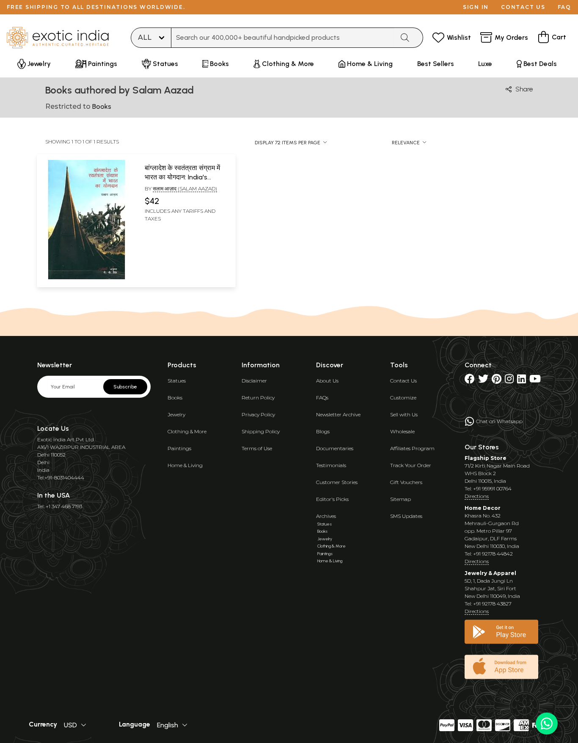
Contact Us (403, 380)
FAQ (564, 7)
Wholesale (402, 431)
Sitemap (400, 499)
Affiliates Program (412, 448)
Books (175, 397)
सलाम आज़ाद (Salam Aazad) (185, 188)
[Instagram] (509, 380)
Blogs (323, 431)
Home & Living (185, 465)
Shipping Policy (261, 431)
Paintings (179, 448)
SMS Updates (406, 516)
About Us (327, 380)
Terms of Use (257, 448)
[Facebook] (470, 380)
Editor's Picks (332, 499)
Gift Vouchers (406, 482)
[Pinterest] (496, 380)
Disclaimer (254, 380)
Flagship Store (485, 458)
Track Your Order (410, 465)
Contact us (523, 7)
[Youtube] (535, 380)
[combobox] (282, 38)
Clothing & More (187, 431)
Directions (477, 496)
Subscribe (125, 387)
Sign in (476, 7)
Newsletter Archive (338, 414)
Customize (403, 397)
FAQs (322, 397)
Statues (177, 380)
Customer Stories (337, 482)
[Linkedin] (521, 380)
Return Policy (258, 397)
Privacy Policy (258, 414)
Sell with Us (404, 414)
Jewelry (176, 414)
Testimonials (331, 465)
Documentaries (334, 448)
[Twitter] (483, 380)
